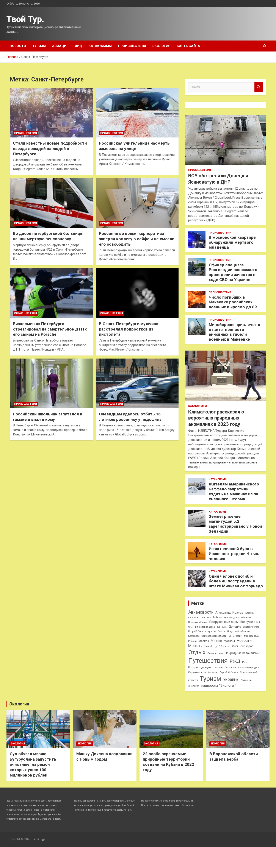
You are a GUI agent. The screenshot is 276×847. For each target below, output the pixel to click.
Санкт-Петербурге (248, 667)
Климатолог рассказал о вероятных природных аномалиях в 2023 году (216, 418)
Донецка (222, 627)
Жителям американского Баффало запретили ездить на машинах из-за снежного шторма (234, 491)
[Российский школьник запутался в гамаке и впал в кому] (51, 383)
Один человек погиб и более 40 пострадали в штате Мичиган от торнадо (236, 581)
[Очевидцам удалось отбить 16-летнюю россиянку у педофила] (137, 383)
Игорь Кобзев (195, 631)
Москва (204, 641)
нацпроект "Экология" (219, 685)
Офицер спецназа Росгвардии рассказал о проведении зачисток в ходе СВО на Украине (233, 272)
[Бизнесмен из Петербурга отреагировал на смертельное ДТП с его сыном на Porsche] (51, 293)
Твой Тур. (25, 19)
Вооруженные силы (223, 622)
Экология (161, 46)
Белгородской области (237, 617)
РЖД (235, 661)
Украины (231, 679)
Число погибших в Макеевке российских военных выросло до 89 (233, 302)
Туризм (39, 46)
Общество (224, 646)
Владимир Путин (197, 622)
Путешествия (208, 660)
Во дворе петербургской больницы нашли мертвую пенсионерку (48, 236)
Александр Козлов (229, 612)
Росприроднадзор (200, 667)
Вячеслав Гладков (205, 627)
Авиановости (200, 612)
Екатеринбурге (251, 627)
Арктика (206, 617)
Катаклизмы (100, 46)
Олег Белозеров (242, 646)
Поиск (258, 87)
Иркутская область (215, 631)
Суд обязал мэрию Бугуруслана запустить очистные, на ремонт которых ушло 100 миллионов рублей (33, 764)
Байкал (217, 617)
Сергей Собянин (229, 672)
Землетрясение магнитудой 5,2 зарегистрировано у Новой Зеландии (235, 523)
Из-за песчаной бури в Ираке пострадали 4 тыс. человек (234, 553)
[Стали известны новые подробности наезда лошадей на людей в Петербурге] (51, 113)
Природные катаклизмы (242, 653)
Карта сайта (188, 46)
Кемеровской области (214, 636)
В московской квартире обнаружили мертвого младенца (232, 242)
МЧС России (235, 636)
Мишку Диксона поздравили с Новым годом (104, 756)
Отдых (196, 652)
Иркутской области (238, 631)
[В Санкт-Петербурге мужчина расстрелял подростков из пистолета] (137, 293)
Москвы (229, 641)
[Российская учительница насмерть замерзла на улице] (137, 113)
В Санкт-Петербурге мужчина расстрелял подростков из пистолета (128, 329)
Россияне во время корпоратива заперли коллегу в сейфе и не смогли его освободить (136, 238)
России (230, 667)
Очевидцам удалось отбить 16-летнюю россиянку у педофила (130, 417)
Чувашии (246, 680)
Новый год (210, 646)
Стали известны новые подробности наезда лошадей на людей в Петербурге (50, 148)
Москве (216, 641)
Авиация (60, 46)
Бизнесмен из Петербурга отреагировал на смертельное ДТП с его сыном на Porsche (50, 329)
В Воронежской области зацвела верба (233, 756)
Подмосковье (215, 653)
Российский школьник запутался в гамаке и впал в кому (47, 417)
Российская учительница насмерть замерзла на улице (134, 146)
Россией (219, 667)
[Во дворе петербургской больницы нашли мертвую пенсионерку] (51, 203)
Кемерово (193, 636)
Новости (18, 46)
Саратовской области (203, 672)
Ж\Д (78, 46)
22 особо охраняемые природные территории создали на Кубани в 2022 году (168, 761)
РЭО (245, 661)
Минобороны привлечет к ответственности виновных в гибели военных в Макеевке (234, 332)
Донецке (235, 626)
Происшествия (132, 46)
